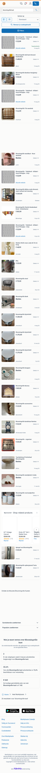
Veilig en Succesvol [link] (8, 723)
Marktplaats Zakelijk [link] (27, 719)
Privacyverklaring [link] (26, 727)
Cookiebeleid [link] (6, 731)
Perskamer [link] (5, 740)
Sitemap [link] (4, 748)
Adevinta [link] (23, 740)
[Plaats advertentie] (36, 3)
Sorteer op (21, 16)
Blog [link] (3, 719)
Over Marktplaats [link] (8, 736)
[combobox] (17, 10)
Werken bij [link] (24, 736)
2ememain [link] (24, 744)
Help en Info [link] (24, 723)
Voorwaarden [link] (6, 727)
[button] (25, 3)
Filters (22, 31)
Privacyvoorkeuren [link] (26, 731)
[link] (4, 3)
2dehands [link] (5, 744)
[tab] (4, 19)
